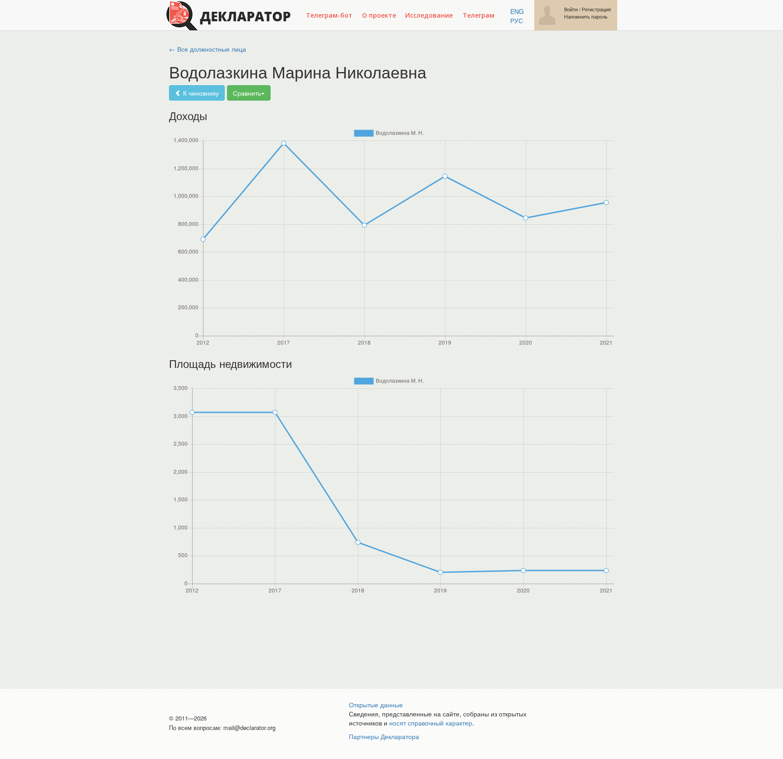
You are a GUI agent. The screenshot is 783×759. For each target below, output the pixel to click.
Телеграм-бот (329, 15)
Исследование (429, 15)
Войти (571, 9)
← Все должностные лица (207, 48)
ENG (517, 11)
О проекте (379, 15)
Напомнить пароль (586, 16)
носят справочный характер (430, 722)
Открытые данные (376, 704)
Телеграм (478, 15)
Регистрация (596, 9)
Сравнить (247, 92)
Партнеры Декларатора (384, 736)
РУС (516, 20)
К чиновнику (200, 92)
